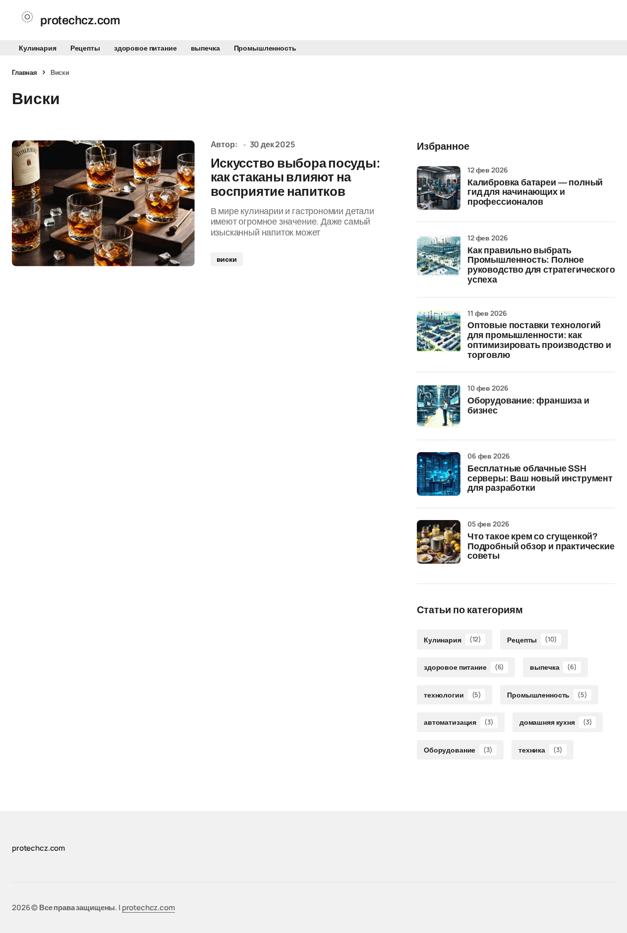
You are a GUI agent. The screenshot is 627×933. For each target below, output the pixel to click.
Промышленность (265, 48)
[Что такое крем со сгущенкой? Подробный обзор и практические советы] (438, 542)
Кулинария (38, 48)
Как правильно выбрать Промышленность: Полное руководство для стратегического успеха (541, 265)
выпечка (205, 48)
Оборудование (458, 750)
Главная (24, 72)
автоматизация (459, 722)
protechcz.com (148, 907)
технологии (452, 695)
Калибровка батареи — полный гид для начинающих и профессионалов (535, 192)
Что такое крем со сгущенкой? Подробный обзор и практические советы (541, 546)
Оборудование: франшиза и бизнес (528, 405)
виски (227, 259)
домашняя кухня (555, 722)
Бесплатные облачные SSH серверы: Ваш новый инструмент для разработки (540, 478)
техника (540, 750)
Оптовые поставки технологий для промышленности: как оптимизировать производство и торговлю (539, 340)
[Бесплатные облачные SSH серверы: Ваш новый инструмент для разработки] (438, 474)
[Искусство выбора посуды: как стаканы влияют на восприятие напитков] (103, 203)
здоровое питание (145, 48)
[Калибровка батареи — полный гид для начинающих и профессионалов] (438, 188)
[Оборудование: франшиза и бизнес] (438, 406)
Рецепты (85, 48)
